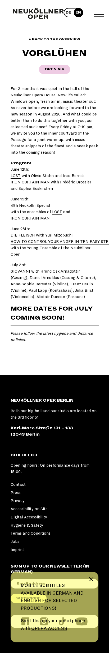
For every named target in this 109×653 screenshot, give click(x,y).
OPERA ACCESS (49, 628)
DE (68, 12)
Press (16, 493)
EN (78, 12)
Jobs (15, 541)
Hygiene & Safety (27, 525)
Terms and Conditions (31, 533)
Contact (18, 484)
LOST (16, 176)
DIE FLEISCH (23, 235)
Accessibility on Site (29, 509)
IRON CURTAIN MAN (30, 182)
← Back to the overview (54, 39)
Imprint (17, 550)
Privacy (18, 501)
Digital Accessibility (29, 517)
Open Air (55, 69)
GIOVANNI (20, 271)
